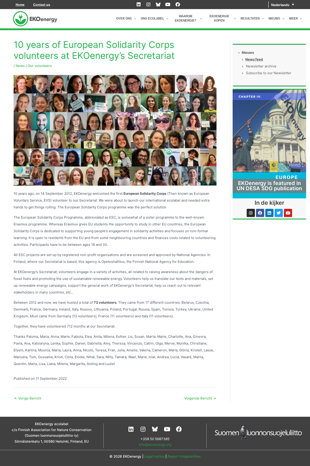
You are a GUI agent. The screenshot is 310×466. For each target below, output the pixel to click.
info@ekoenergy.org (155, 444)
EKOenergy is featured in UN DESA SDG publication (269, 186)
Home (20, 4)
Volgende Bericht (200, 398)
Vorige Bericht (27, 398)
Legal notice (154, 456)
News (20, 66)
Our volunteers (40, 66)
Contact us (41, 4)
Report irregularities (184, 456)
